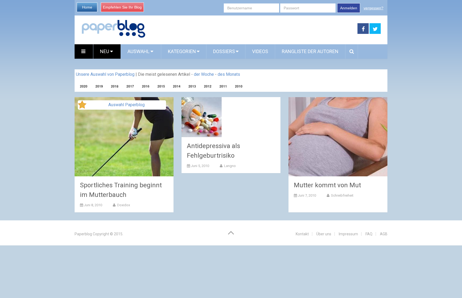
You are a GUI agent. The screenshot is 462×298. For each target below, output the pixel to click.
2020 (83, 86)
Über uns (323, 234)
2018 (114, 86)
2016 (145, 86)
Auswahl (139, 51)
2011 (223, 86)
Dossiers (224, 51)
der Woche (204, 74)
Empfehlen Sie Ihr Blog (122, 7)
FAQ (368, 234)
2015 (161, 86)
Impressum (348, 234)
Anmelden (348, 8)
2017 (130, 86)
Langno (229, 166)
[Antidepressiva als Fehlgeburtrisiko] (202, 117)
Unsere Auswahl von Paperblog (105, 74)
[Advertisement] (251, 29)
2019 (99, 86)
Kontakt (302, 234)
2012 (207, 86)
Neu (105, 51)
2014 (176, 86)
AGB (383, 234)
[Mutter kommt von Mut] (337, 136)
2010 (238, 86)
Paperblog (83, 234)
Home (87, 7)
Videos (260, 51)
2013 (192, 86)
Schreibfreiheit (341, 195)
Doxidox (123, 205)
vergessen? (373, 8)
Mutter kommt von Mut (327, 185)
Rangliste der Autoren (310, 51)
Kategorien (182, 51)
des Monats (229, 74)
